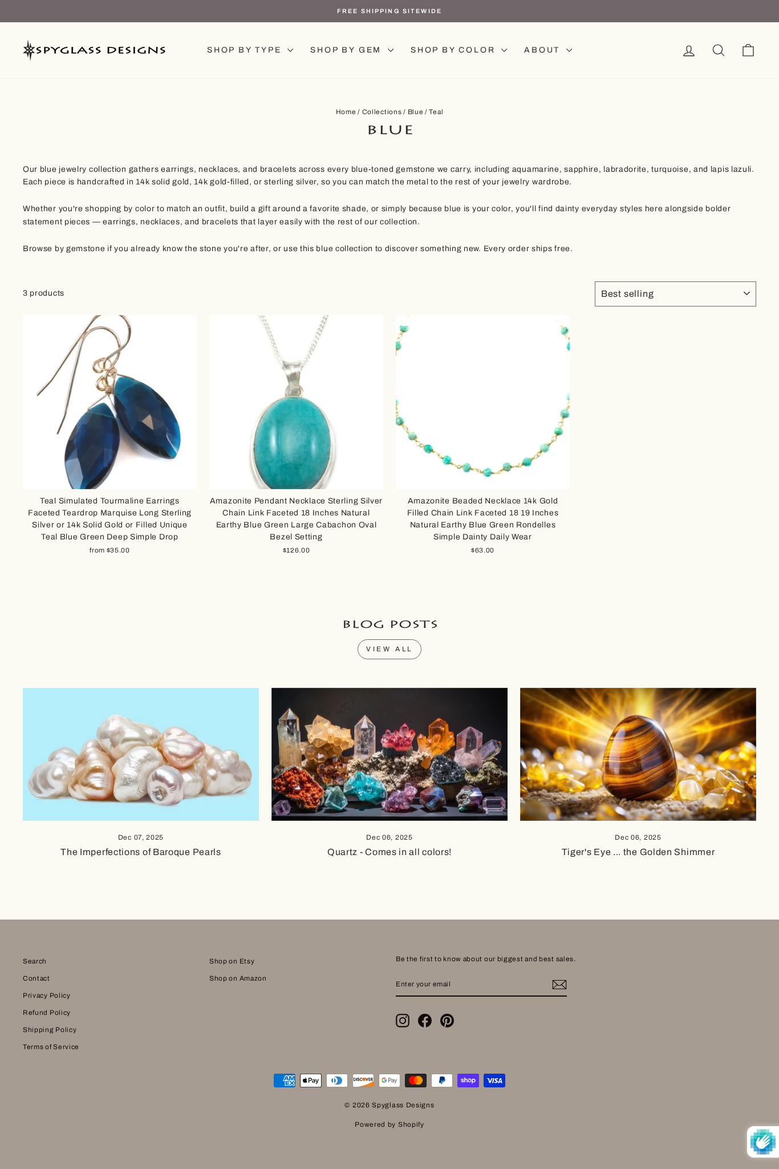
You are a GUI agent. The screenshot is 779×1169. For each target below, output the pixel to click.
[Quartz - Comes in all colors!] (389, 754)
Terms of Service (51, 1046)
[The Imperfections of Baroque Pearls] (141, 754)
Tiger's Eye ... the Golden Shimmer (638, 852)
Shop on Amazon (238, 978)
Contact (36, 978)
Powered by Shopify (389, 1124)
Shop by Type (246, 50)
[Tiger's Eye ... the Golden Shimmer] (638, 754)
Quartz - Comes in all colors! (389, 852)
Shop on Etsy (231, 961)
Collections (382, 111)
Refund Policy (47, 1012)
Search (35, 961)
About (543, 50)
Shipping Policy (50, 1029)
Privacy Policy (47, 995)
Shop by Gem (347, 50)
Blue (416, 111)
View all (389, 649)
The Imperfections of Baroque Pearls (140, 852)
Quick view (110, 475)
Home (346, 111)
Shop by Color (454, 50)
